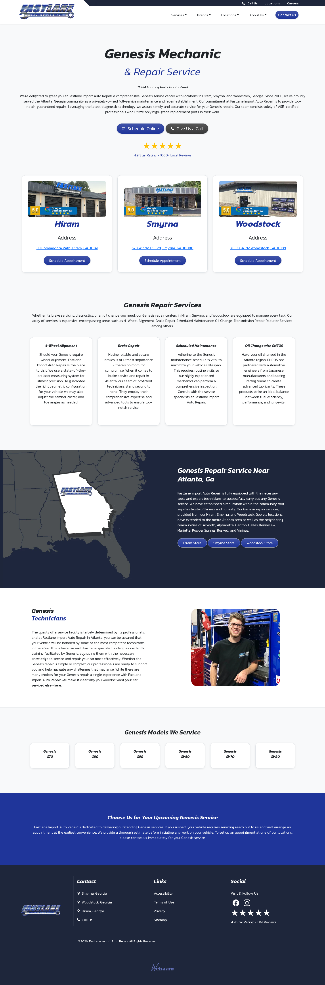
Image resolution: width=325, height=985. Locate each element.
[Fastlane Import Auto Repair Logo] (47, 12)
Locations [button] (228, 15)
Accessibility (163, 893)
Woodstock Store (260, 543)
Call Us (86, 919)
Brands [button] (202, 15)
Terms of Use (164, 902)
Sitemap (160, 919)
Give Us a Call (189, 128)
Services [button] (177, 15)
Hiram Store (192, 543)
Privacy (159, 911)
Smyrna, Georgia (94, 893)
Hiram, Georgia (92, 911)
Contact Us (287, 14)
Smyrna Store (224, 543)
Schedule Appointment (67, 260)
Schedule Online (143, 128)
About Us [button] (256, 15)
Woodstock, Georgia (96, 902)
